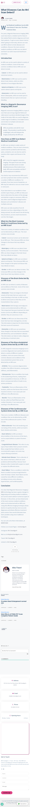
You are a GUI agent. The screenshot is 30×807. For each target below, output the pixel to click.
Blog (10, 20)
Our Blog (8, 802)
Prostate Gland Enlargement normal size (13, 602)
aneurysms (8, 95)
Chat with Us (23, 803)
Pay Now (17, 802)
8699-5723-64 (17, 2)
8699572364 (4, 523)
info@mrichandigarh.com (15, 696)
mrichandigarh (22, 527)
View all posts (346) (16, 587)
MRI (2, 492)
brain (22, 119)
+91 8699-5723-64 (15, 707)
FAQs (12, 802)
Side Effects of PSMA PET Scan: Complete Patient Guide (12, 615)
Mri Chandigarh (12, 530)
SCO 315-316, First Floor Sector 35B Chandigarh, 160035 (15, 684)
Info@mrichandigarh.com (14, 534)
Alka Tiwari (17, 568)
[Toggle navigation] (26, 2)
